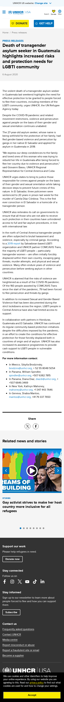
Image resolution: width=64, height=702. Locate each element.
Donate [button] (53, 14)
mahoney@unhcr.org (21, 390)
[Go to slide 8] (44, 529)
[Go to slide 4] (31, 529)
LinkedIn (42, 581)
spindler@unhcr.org (20, 375)
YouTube (27, 581)
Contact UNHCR (11, 634)
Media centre (10, 640)
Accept (32, 695)
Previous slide (5, 470)
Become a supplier (13, 655)
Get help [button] (46, 23)
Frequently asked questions (18, 629)
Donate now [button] (12, 559)
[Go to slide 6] (37, 529)
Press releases (19, 32)
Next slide (58, 470)
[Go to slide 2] (24, 529)
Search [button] (46, 14)
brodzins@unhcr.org (20, 368)
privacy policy (36, 683)
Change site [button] (41, 3)
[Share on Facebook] (36, 426)
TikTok (35, 581)
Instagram (12, 581)
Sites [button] (60, 14)
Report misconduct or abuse (18, 645)
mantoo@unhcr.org (20, 397)
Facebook (4, 581)
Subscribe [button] (11, 612)
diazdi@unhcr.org (46, 379)
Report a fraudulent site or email (20, 650)
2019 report (13, 243)
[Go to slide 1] (21, 529)
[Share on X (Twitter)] (27, 426)
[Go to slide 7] (41, 529)
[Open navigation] (4, 12)
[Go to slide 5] (34, 529)
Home (5, 32)
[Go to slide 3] (28, 529)
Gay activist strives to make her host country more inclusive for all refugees (32, 507)
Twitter (20, 581)
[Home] (19, 12)
